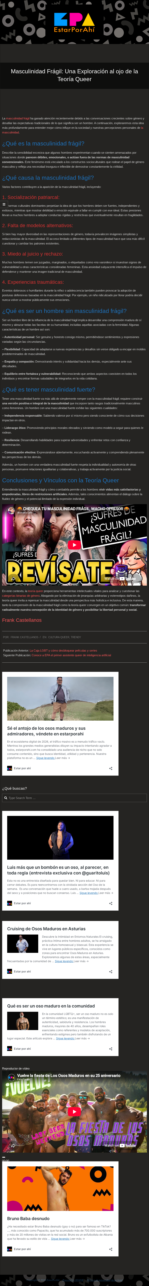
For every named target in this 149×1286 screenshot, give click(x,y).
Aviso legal (117, 1280)
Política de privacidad (99, 1280)
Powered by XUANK (72, 1280)
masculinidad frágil (17, 118)
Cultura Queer (58, 637)
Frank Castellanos (22, 620)
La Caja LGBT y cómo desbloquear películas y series (63, 650)
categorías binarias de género (21, 595)
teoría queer (35, 591)
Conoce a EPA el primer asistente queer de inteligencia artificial (71, 655)
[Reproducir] (3, 1157)
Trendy (76, 637)
